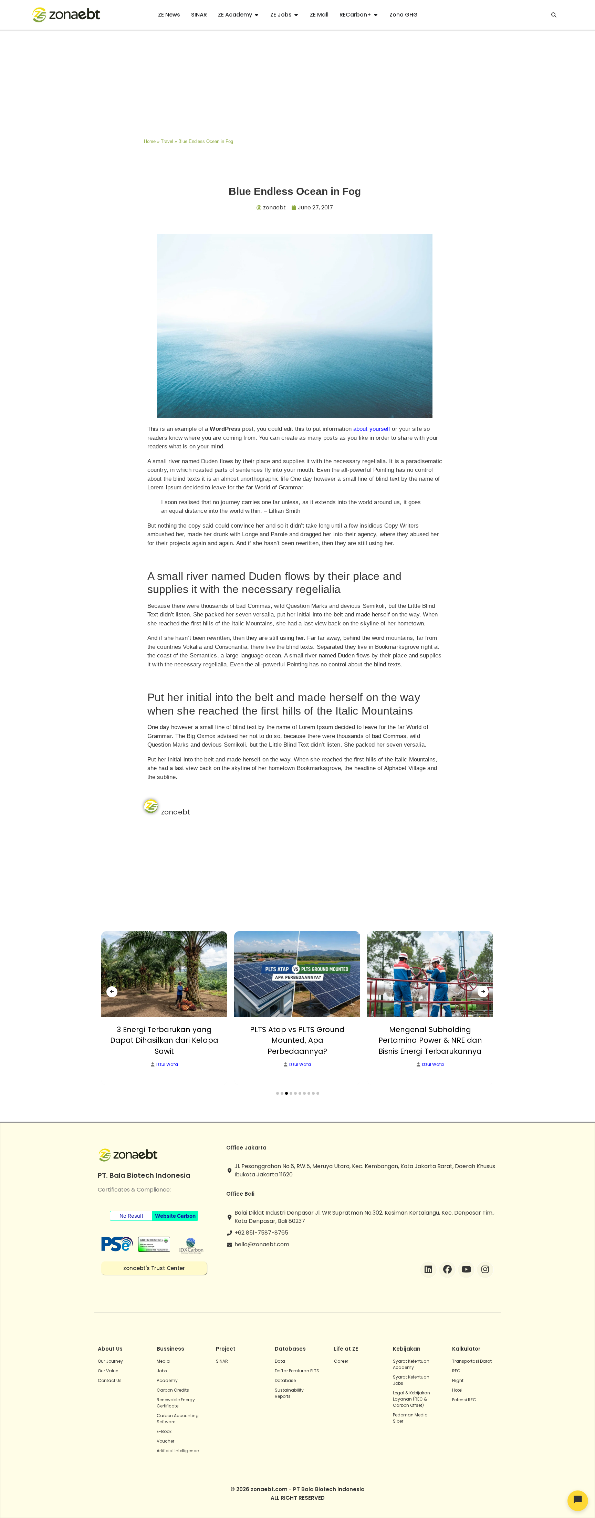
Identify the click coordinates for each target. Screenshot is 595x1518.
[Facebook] (447, 1269)
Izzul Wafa (167, 1064)
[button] (277, 1093)
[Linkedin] (428, 1269)
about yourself (371, 429)
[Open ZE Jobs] (296, 15)
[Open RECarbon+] (375, 15)
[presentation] (111, 991)
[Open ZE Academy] (256, 15)
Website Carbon (175, 1216)
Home (150, 141)
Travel (167, 141)
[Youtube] (466, 1269)
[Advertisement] (297, 83)
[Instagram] (485, 1269)
